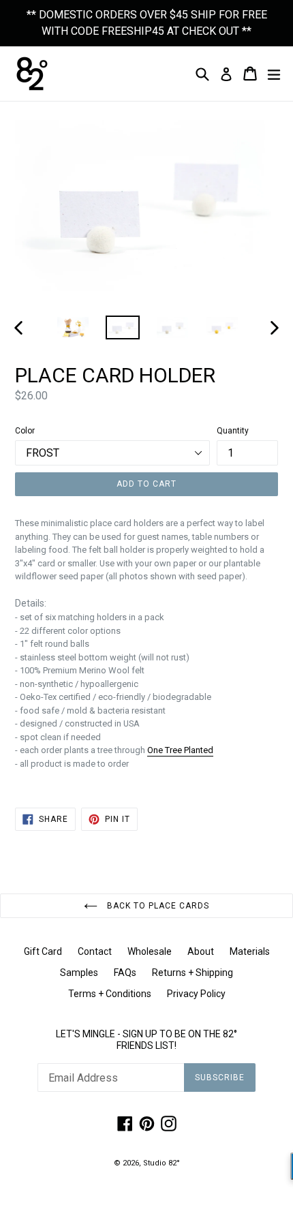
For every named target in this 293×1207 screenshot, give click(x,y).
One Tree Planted (180, 750)
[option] (72, 327)
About (200, 951)
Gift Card (43, 951)
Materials (250, 951)
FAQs (125, 972)
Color (25, 431)
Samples (79, 972)
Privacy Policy (196, 993)
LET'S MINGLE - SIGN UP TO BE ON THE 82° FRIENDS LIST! (146, 1039)
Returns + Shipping (192, 972)
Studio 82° (161, 1163)
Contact (95, 951)
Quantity (233, 431)
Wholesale (149, 951)
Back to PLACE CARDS (156, 906)
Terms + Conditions (109, 993)
